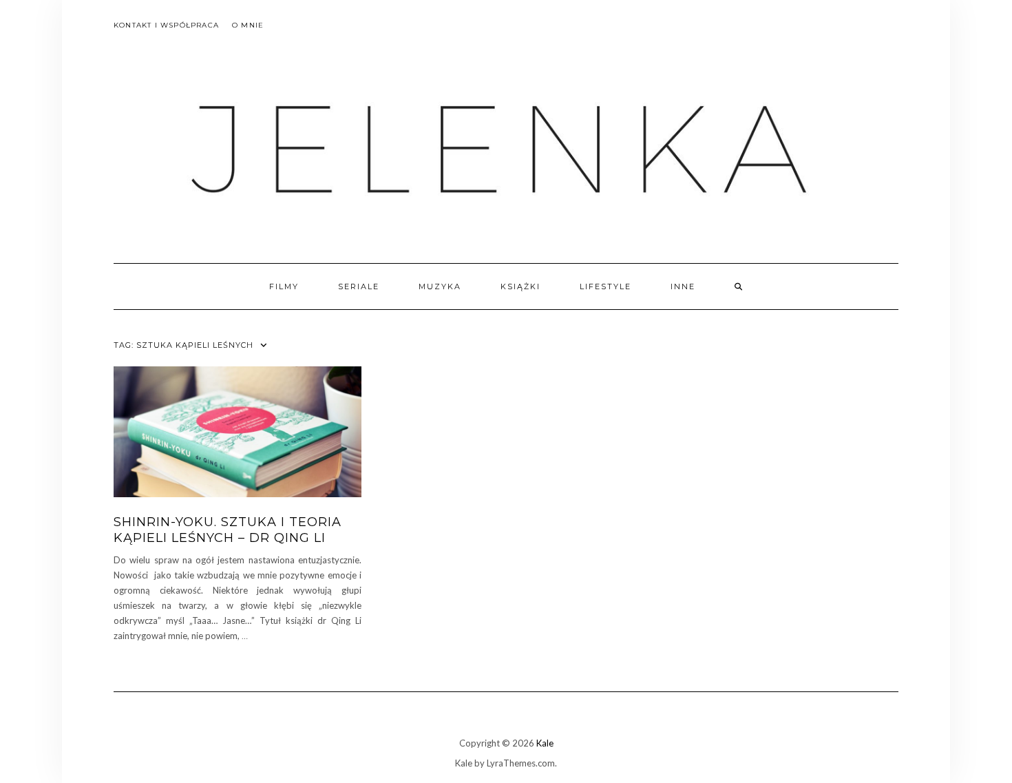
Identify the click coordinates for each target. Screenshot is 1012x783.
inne (683, 286)
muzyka (440, 286)
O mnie (248, 25)
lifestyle (605, 286)
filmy (284, 286)
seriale (358, 286)
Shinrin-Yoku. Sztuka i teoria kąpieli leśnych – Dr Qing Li (227, 529)
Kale (545, 743)
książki (520, 286)
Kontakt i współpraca (166, 25)
